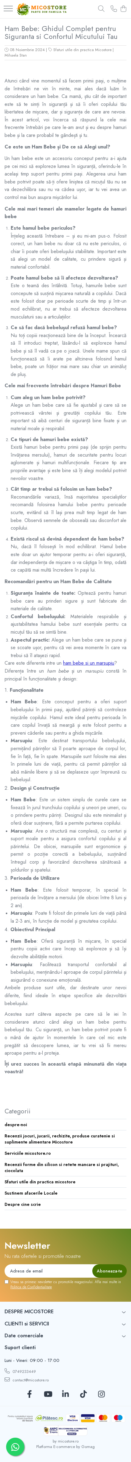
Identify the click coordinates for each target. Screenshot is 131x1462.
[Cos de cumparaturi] (123, 9)
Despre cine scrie (23, 1204)
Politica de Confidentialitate (31, 1287)
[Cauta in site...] (101, 9)
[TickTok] (83, 1394)
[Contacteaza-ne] (114, 9)
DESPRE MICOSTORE (29, 1311)
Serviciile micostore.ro (28, 1153)
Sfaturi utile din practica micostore (40, 1182)
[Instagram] (101, 1394)
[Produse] (8, 9)
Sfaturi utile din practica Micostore (82, 50)
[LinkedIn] (65, 1394)
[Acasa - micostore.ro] (41, 9)
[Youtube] (47, 1394)
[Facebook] (29, 1394)
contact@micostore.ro (30, 1380)
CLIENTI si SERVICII (27, 1323)
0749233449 (23, 1371)
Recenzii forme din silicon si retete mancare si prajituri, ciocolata (62, 1167)
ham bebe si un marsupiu (88, 663)
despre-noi (16, 1125)
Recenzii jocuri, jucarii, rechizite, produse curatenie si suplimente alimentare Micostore (60, 1139)
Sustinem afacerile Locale (31, 1193)
